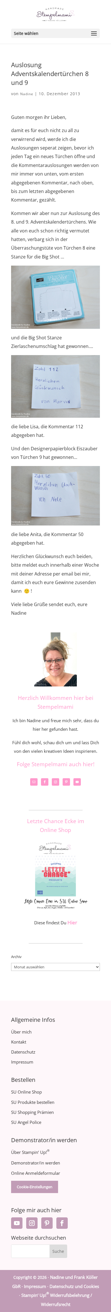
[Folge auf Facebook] (62, 1223)
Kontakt (18, 1042)
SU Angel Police (26, 1122)
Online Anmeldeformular (35, 1173)
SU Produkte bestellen (32, 1102)
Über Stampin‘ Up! (30, 1152)
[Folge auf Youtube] (16, 1223)
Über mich (21, 1032)
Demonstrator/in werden (35, 1163)
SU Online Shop (26, 1092)
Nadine (26, 93)
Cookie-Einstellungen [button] (34, 1186)
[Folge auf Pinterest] (47, 1223)
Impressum (22, 1062)
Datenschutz (23, 1052)
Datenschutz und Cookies (74, 1286)
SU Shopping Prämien (32, 1112)
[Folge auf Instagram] (32, 1223)
